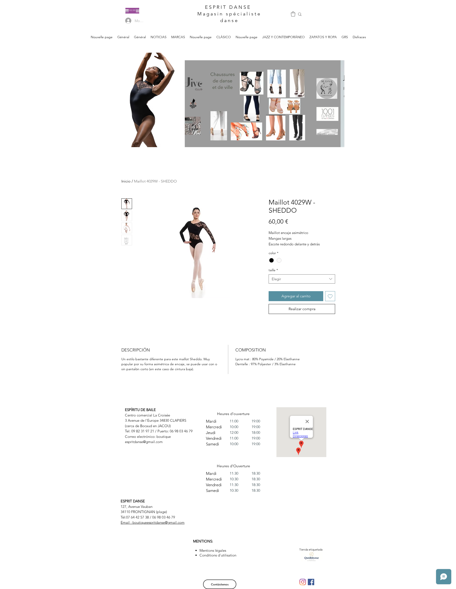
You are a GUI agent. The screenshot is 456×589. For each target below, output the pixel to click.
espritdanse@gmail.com (144, 441)
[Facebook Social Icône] (311, 582)
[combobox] (302, 279)
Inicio (126, 181)
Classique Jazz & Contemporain (216, 73)
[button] (293, 13)
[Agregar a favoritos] (330, 296)
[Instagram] (302, 582)
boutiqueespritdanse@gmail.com (159, 522)
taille (273, 270)
